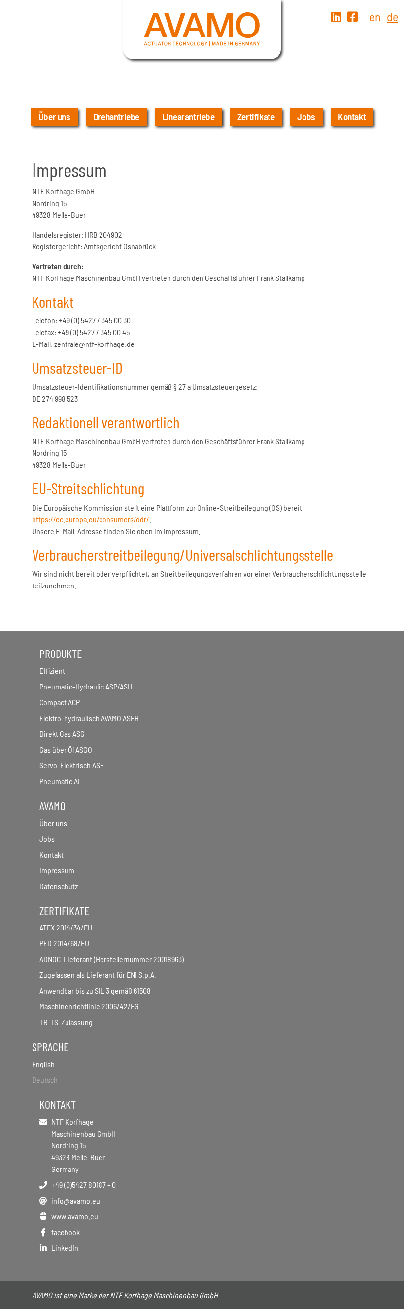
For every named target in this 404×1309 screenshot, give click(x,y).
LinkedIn (64, 1247)
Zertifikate (256, 116)
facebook (65, 1232)
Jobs (306, 116)
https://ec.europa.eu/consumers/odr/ (90, 519)
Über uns (54, 116)
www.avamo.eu (74, 1216)
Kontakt (352, 116)
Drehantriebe (116, 116)
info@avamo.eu (75, 1200)
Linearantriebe (188, 116)
